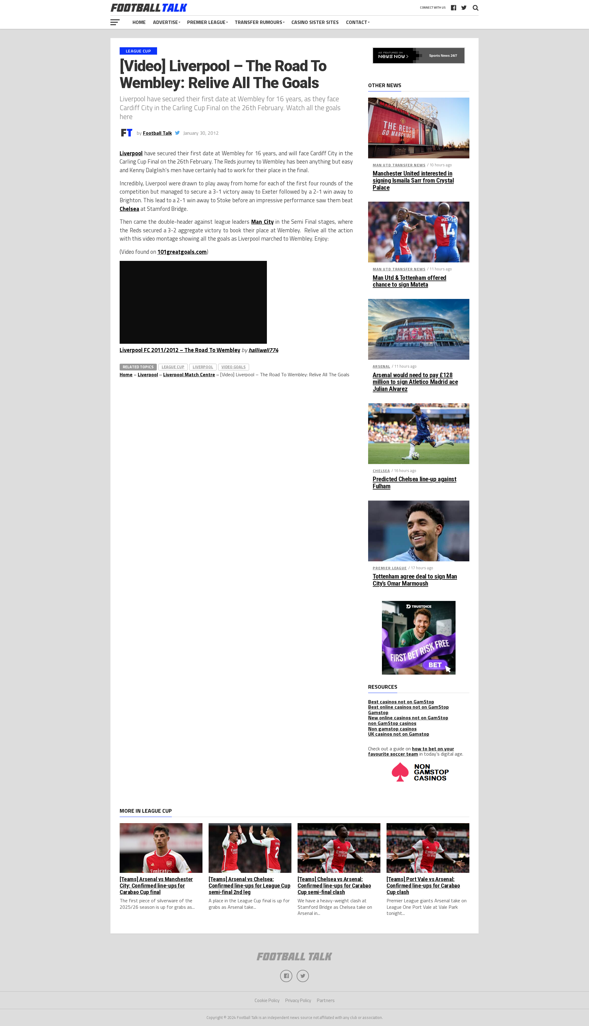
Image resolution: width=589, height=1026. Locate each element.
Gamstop (378, 712)
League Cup (173, 367)
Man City (262, 221)
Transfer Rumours (258, 22)
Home (139, 22)
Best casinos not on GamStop (401, 701)
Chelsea (129, 208)
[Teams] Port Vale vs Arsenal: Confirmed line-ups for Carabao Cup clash (423, 886)
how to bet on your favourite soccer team (411, 751)
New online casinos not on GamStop (408, 717)
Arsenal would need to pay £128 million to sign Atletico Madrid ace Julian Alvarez (415, 382)
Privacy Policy (298, 1000)
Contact (356, 22)
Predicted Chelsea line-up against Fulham (414, 483)
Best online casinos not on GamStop (408, 706)
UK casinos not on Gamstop (398, 734)
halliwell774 (263, 350)
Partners (326, 1000)
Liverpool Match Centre (189, 374)
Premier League (206, 22)
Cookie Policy (267, 1000)
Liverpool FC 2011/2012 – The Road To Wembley (180, 350)
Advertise (165, 22)
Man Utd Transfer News (399, 165)
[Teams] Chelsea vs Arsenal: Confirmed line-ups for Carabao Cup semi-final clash (334, 886)
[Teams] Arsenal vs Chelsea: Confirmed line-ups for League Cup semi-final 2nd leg (249, 886)
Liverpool (131, 153)
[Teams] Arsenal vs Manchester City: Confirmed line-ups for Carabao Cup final (156, 886)
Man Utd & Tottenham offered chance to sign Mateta (409, 281)
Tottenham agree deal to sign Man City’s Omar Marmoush (415, 580)
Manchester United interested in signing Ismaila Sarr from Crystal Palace (413, 180)
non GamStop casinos (392, 723)
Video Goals (233, 367)
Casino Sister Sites (315, 22)
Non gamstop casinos (392, 728)
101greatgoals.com (182, 251)
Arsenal (381, 366)
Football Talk (157, 133)
